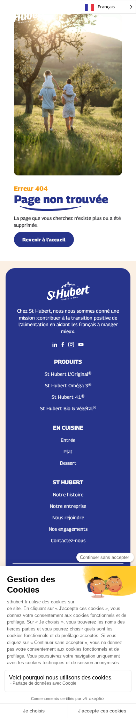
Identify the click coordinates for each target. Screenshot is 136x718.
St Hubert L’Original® (68, 374)
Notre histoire (68, 494)
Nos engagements (68, 529)
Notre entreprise (68, 506)
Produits (68, 361)
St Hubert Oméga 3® (68, 385)
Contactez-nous (68, 540)
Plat (68, 451)
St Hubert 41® (68, 397)
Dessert (68, 463)
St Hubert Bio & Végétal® (68, 408)
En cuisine (68, 427)
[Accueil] (25, 14)
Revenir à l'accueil (44, 239)
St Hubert (68, 482)
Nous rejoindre (68, 517)
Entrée (68, 440)
